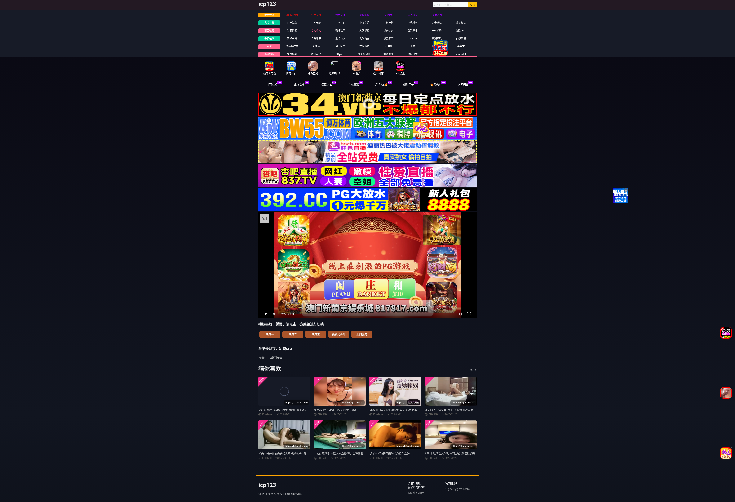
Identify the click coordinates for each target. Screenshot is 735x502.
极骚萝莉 (389, 38)
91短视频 (388, 54)
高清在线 (269, 22)
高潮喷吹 (437, 38)
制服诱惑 (292, 30)
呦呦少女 (413, 54)
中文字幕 (364, 22)
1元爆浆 (354, 84)
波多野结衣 (292, 46)
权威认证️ (326, 84)
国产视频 (292, 22)
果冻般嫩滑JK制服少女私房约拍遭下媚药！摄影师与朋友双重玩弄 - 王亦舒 (302, 409)
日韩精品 (316, 38)
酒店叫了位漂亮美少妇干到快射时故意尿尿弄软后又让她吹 (460, 409)
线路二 (293, 334)
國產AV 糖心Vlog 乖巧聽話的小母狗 (335, 409)
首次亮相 (413, 30)
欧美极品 (461, 22)
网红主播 (292, 38)
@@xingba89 (416, 492)
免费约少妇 (338, 334)
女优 (269, 46)
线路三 (316, 334)
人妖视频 (364, 30)
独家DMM (461, 30)
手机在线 (269, 38)
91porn (340, 54)
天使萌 (316, 46)
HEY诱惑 (437, 30)
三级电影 (389, 22)
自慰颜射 (461, 38)
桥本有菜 (437, 46)
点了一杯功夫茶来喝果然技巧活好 (389, 453)
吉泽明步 (364, 46)
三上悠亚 (413, 46)
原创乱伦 (316, 54)
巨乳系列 (413, 22)
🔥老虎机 (435, 84)
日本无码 (316, 22)
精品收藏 (269, 30)
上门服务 (361, 334)
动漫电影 (364, 38)
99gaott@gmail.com (457, 489)
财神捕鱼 (463, 84)
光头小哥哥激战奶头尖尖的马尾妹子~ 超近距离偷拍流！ (291, 453)
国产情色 (276, 357)
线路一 (270, 334)
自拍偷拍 (316, 30)
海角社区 (437, 54)
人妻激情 (437, 22)
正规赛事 (299, 84)
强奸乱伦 (340, 30)
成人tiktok (460, 54)
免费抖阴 (292, 54)
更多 (470, 369)
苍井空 (461, 46)
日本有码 (340, 22)
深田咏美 (340, 46)
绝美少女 (389, 30)
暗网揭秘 (269, 54)
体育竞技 (272, 84)
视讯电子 (408, 84)
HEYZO (413, 38)
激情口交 (340, 38)
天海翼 (388, 46)
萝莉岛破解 (364, 54)
